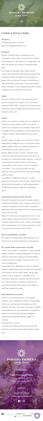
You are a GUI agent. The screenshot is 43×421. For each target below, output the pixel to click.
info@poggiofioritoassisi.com (21, 396)
